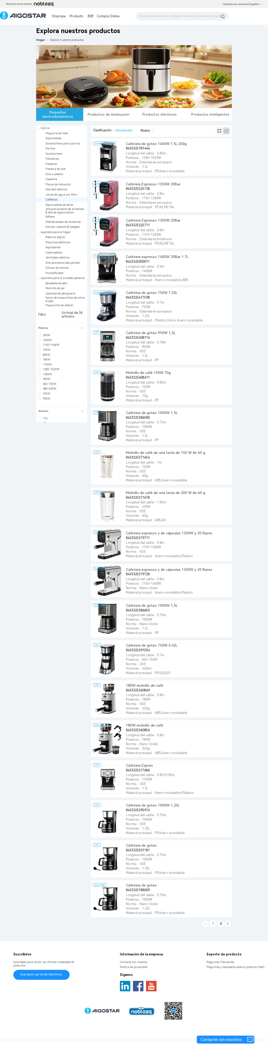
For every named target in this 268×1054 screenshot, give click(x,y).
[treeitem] (61, 178)
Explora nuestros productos (66, 40)
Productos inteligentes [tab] (210, 114)
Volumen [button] (43, 411)
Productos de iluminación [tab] (108, 114)
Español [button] (254, 4)
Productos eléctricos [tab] (159, 114)
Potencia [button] (43, 327)
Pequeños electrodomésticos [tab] (57, 114)
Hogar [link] (40, 40)
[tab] (61, 328)
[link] (66, 40)
